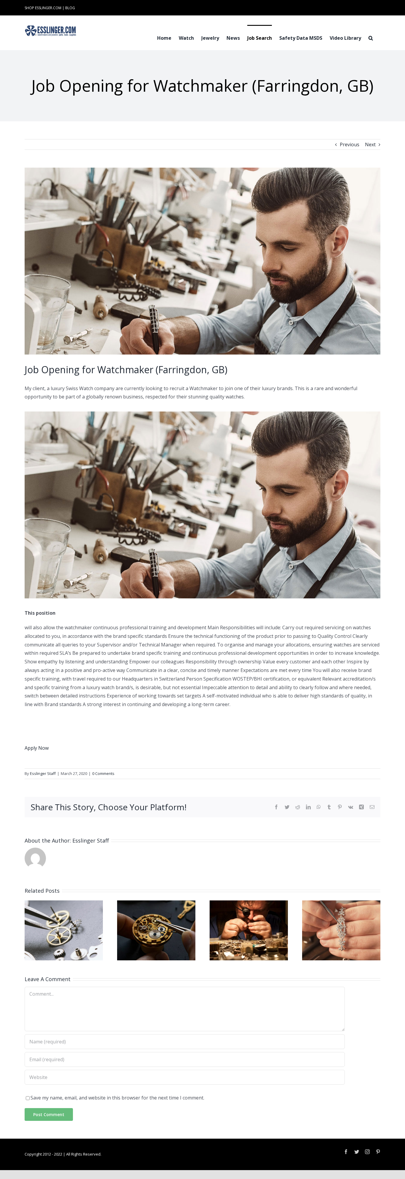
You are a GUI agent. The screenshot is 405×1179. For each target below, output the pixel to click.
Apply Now (37, 748)
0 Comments (103, 773)
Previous (349, 144)
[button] (371, 37)
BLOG (70, 7)
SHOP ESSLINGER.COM (43, 7)
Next (370, 144)
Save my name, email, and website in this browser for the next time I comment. (117, 1097)
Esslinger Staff (43, 773)
